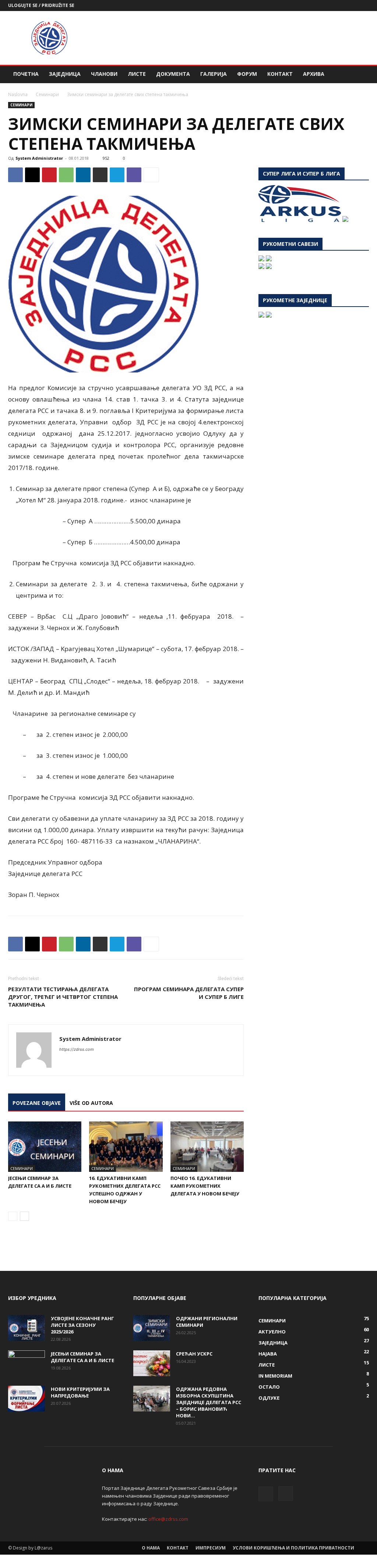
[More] (151, 174)
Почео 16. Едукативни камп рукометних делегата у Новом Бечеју (204, 1186)
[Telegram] (117, 174)
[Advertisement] (235, 38)
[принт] (100, 174)
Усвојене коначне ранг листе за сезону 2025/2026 (82, 1325)
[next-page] (24, 1216)
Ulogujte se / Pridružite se (41, 5)
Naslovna (18, 94)
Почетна (26, 73)
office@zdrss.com (168, 1519)
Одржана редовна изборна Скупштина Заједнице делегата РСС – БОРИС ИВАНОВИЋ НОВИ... (208, 1402)
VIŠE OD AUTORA (91, 1102)
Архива (313, 73)
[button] (360, 74)
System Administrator (39, 158)
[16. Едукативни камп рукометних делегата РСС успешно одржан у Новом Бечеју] (125, 1146)
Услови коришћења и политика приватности (293, 1548)
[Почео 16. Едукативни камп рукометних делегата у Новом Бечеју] (207, 1146)
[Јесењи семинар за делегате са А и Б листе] (44, 1146)
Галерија (213, 73)
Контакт (280, 73)
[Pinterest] (49, 174)
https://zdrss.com (76, 1049)
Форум (247, 73)
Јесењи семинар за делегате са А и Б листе (82, 1357)
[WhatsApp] (66, 174)
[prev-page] (12, 1216)
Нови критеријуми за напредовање (80, 1392)
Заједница (65, 73)
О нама (151, 1548)
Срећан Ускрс (194, 1353)
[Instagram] (363, 5)
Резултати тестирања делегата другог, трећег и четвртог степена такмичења (63, 996)
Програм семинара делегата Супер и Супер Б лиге (189, 992)
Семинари (47, 94)
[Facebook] (351, 5)
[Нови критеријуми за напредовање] (26, 1398)
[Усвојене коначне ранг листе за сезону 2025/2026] (26, 1328)
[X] (32, 174)
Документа (173, 73)
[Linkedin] (83, 174)
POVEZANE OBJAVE (37, 1102)
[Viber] (134, 174)
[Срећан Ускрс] (151, 1363)
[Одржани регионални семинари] (151, 1328)
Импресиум (210, 1548)
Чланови (104, 73)
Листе (137, 73)
